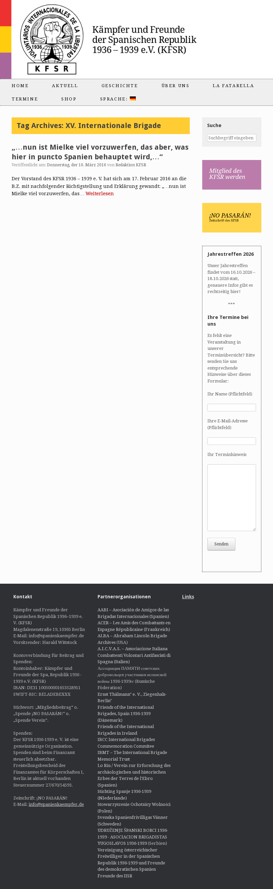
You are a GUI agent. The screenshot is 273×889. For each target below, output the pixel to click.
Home (20, 85)
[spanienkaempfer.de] (118, 39)
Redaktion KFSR (131, 165)
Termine (25, 98)
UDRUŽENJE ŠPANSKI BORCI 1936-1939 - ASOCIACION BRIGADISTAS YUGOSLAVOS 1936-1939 (133, 837)
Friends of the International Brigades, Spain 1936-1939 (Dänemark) (126, 714)
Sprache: (115, 98)
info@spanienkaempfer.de (56, 804)
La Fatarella (233, 85)
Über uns (175, 85)
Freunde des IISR (115, 875)
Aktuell (65, 85)
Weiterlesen (100, 193)
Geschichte (120, 85)
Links (188, 596)
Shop (69, 98)
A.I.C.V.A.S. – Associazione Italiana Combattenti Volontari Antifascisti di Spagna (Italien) (134, 655)
